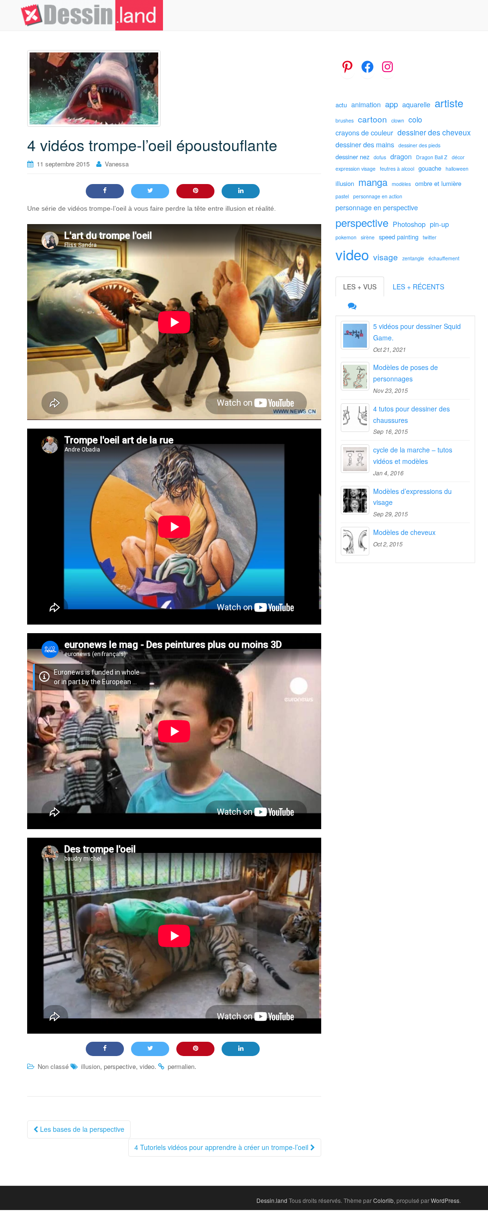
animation (366, 104)
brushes (345, 120)
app (391, 104)
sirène (368, 237)
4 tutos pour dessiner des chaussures (411, 414)
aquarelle (416, 104)
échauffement (443, 258)
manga (372, 182)
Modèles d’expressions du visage (412, 496)
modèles (401, 183)
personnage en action (377, 196)
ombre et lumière (438, 183)
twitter (430, 237)
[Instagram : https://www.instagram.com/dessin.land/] (387, 67)
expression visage (356, 168)
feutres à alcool (397, 168)
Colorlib (383, 1200)
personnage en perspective (377, 207)
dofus (380, 157)
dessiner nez (352, 156)
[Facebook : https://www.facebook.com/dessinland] (367, 67)
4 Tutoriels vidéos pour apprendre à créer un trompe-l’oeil (222, 1147)
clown (397, 120)
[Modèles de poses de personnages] (355, 376)
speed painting (398, 236)
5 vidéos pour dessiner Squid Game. (417, 331)
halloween (457, 168)
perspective (120, 1066)
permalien (181, 1066)
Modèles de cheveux (404, 532)
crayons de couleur (364, 132)
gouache (429, 168)
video (147, 1066)
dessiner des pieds (419, 145)
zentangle (413, 258)
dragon (401, 156)
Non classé (53, 1066)
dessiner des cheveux (434, 132)
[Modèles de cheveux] (355, 541)
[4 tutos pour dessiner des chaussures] (355, 417)
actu (341, 104)
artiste (449, 102)
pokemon (346, 237)
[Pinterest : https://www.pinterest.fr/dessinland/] (347, 67)
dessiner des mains (365, 144)
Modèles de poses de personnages (405, 372)
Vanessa (117, 163)
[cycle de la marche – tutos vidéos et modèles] (355, 458)
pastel (342, 196)
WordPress (445, 1200)
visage (385, 257)
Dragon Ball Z (431, 157)
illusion (90, 1066)
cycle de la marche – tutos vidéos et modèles (412, 455)
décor (458, 157)
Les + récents (418, 286)
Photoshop (409, 224)
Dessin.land (271, 1200)
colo (415, 119)
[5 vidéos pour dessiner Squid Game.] (355, 335)
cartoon (372, 119)
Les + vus (359, 286)
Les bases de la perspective (81, 1129)
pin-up (439, 224)
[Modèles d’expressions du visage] (355, 500)
